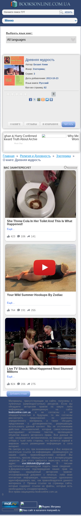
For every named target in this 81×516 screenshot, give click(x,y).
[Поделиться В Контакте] (51, 99)
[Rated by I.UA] (29, 506)
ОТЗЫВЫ (32, 124)
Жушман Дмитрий (41, 393)
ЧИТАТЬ (68, 124)
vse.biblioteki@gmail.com (36, 463)
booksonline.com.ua (20, 412)
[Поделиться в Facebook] (30, 99)
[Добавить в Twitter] (47, 99)
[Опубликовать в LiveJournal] (34, 99)
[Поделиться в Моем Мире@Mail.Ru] (38, 99)
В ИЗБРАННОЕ (50, 124)
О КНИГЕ (15, 124)
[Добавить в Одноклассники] (42, 99)
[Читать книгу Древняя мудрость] (14, 84)
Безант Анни (41, 64)
